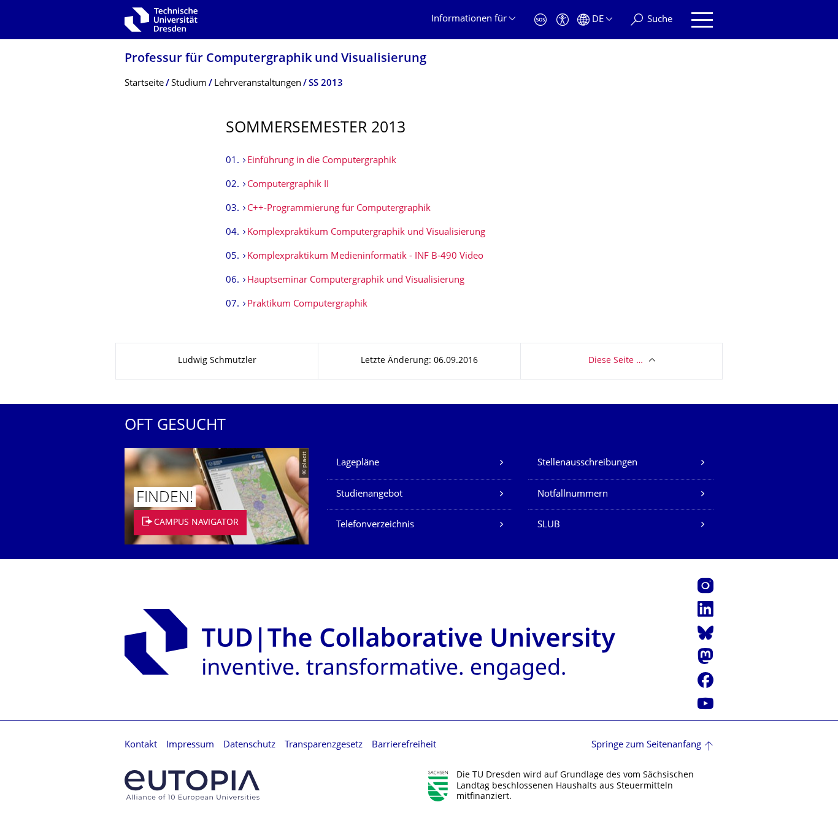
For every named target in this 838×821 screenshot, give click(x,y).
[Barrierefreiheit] (562, 20)
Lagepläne (357, 463)
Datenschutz (249, 745)
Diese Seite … (615, 361)
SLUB (548, 525)
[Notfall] (540, 20)
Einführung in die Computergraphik (321, 161)
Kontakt (141, 745)
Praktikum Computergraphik (307, 304)
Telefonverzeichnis (375, 525)
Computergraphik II (288, 184)
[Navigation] (702, 19)
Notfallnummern (572, 494)
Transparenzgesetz (324, 745)
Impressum (190, 745)
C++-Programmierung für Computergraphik (339, 208)
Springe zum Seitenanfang (646, 745)
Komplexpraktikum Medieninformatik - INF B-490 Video (365, 256)
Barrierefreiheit (404, 745)
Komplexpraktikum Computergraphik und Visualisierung (366, 232)
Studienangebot (369, 494)
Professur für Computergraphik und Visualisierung (275, 59)
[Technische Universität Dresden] (161, 19)
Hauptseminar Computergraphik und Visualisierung (355, 280)
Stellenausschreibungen (587, 463)
